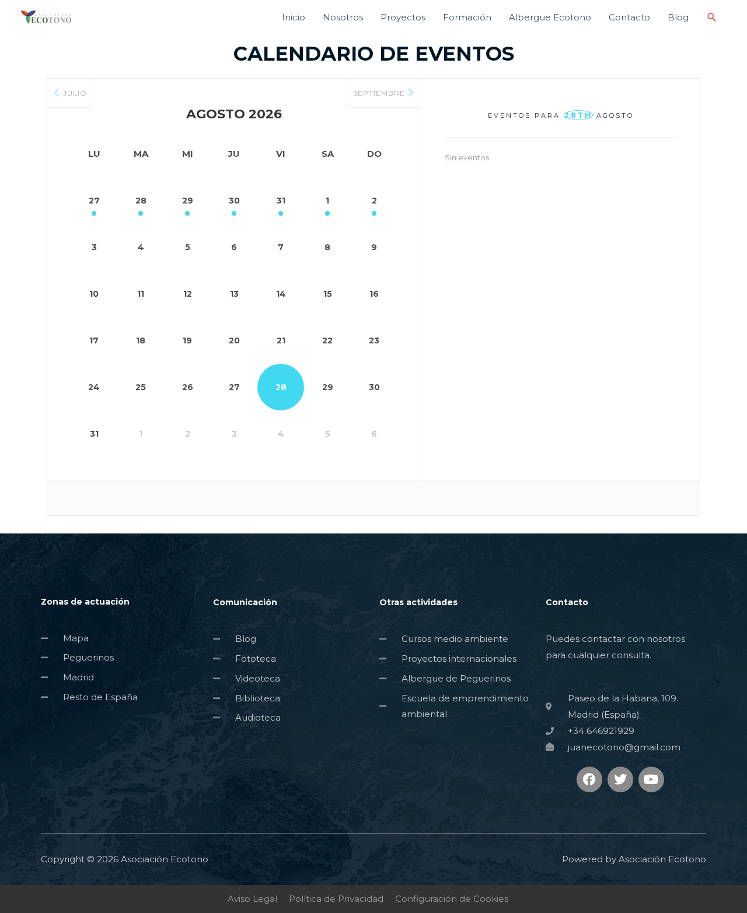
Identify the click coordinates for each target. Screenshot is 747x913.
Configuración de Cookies (451, 898)
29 (187, 200)
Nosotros (343, 17)
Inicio (293, 17)
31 (281, 200)
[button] (712, 17)
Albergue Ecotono (550, 17)
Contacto (629, 17)
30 (234, 200)
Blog (678, 17)
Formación (467, 17)
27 (94, 200)
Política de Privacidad (336, 898)
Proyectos (403, 17)
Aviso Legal (252, 898)
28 (140, 200)
